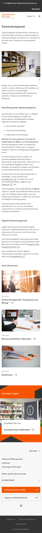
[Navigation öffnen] (39, 16)
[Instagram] (21, 505)
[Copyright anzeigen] (39, 79)
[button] (21, 64)
